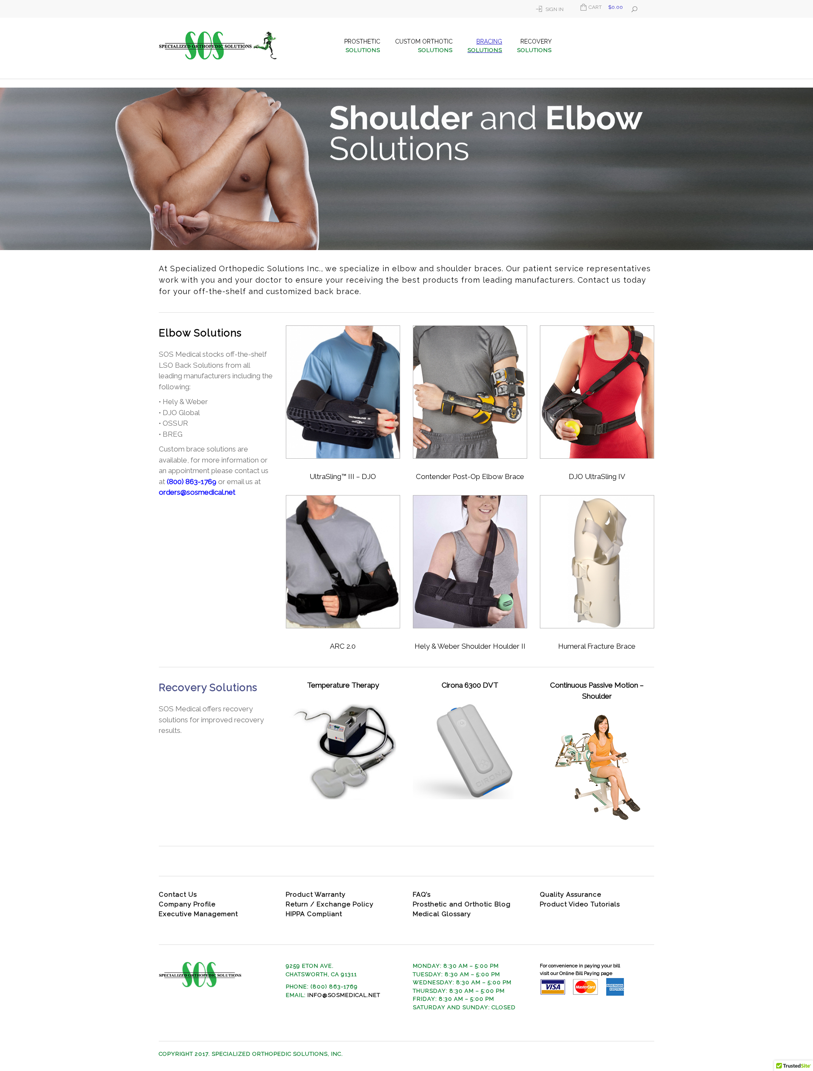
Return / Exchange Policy (329, 904)
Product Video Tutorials (580, 904)
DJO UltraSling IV (597, 476)
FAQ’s (422, 894)
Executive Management (198, 914)
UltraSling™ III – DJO (343, 476)
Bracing (484, 45)
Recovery (534, 45)
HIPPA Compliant (314, 914)
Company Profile (187, 904)
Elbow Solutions (200, 333)
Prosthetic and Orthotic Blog (462, 904)
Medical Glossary (442, 914)
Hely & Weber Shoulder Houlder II (470, 646)
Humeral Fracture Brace (597, 646)
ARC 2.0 (343, 646)
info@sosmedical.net (343, 995)
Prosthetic (362, 45)
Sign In (554, 9)
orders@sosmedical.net (197, 492)
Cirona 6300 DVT (470, 685)
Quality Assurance (570, 894)
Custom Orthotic (424, 45)
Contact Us (178, 894)
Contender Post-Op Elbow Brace (470, 476)
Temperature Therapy (343, 685)
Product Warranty (316, 894)
